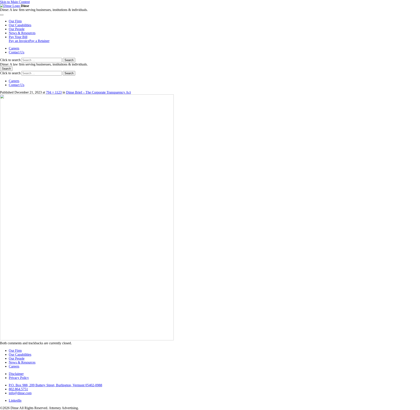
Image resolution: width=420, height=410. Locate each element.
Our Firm (15, 350)
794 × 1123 (54, 92)
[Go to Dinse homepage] (10, 6)
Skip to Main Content (15, 2)
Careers (14, 48)
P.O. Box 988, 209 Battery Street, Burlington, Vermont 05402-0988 (55, 385)
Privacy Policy (19, 378)
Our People (16, 358)
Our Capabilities (20, 354)
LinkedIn (15, 400)
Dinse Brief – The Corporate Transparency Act (98, 92)
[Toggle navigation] (2, 15)
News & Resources (22, 362)
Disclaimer (16, 374)
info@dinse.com (20, 393)
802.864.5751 (18, 389)
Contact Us (16, 52)
